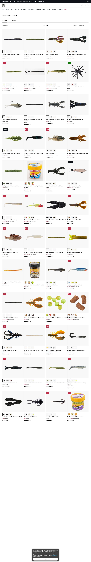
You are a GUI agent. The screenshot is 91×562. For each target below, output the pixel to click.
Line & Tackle (31, 9)
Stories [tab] (14, 20)
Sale (65, 9)
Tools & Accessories (40, 9)
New (3, 9)
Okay (45, 559)
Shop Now (42, 1)
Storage (48, 9)
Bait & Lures (23, 9)
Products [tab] (4, 20)
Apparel (54, 9)
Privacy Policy (54, 555)
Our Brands (60, 9)
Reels (7, 9)
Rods (12, 9)
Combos (17, 9)
